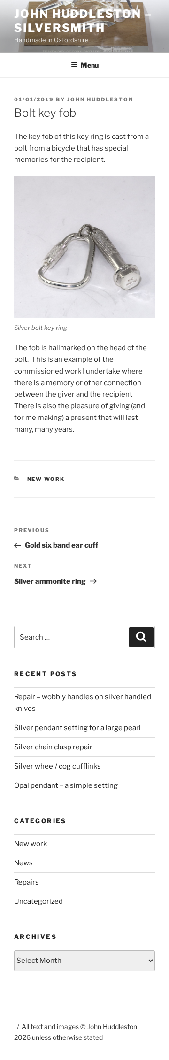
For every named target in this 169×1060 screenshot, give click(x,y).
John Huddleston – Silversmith (83, 21)
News (23, 863)
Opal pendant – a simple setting (66, 785)
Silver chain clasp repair (53, 747)
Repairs (26, 882)
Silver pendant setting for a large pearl (77, 728)
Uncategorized (38, 901)
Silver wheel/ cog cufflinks (57, 766)
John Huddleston (100, 99)
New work (46, 479)
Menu (90, 65)
